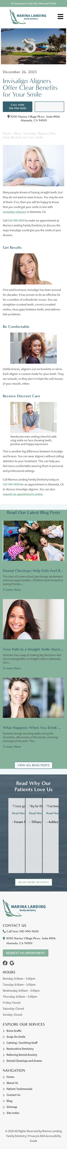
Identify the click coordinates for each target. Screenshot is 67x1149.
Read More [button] (19, 813)
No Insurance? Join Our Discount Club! (33, 3)
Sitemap (12, 1107)
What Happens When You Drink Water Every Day (33, 727)
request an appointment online (23, 494)
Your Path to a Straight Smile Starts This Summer (33, 649)
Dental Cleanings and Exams (24, 1061)
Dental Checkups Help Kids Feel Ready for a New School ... (33, 570)
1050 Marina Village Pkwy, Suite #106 (35, 118)
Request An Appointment (49, 106)
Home (7, 133)
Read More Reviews (33, 882)
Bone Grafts (14, 1031)
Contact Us (13, 1095)
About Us (12, 1083)
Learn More (13, 589)
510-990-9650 (16, 220)
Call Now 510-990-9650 (17, 106)
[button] (5, 963)
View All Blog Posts (33, 765)
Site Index (13, 1113)
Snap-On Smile (16, 1037)
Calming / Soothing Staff (22, 1043)
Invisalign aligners (14, 212)
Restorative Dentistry (20, 1049)
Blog (17, 133)
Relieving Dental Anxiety (22, 1055)
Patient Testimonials (19, 1089)
